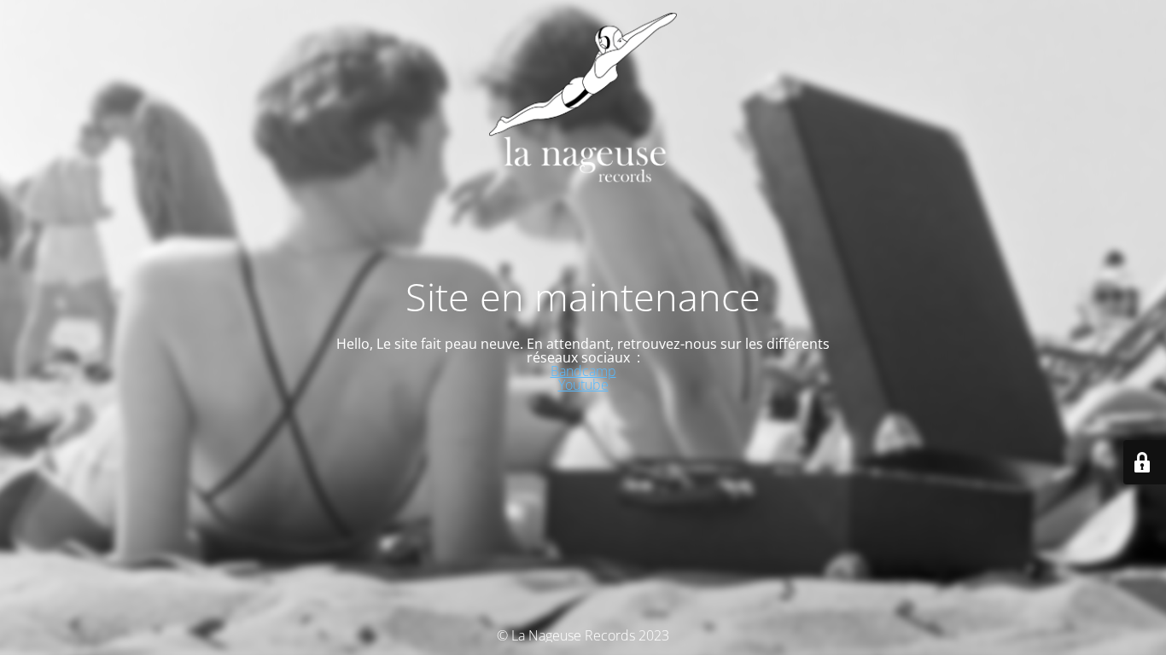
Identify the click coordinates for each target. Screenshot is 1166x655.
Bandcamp (583, 371)
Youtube (583, 384)
